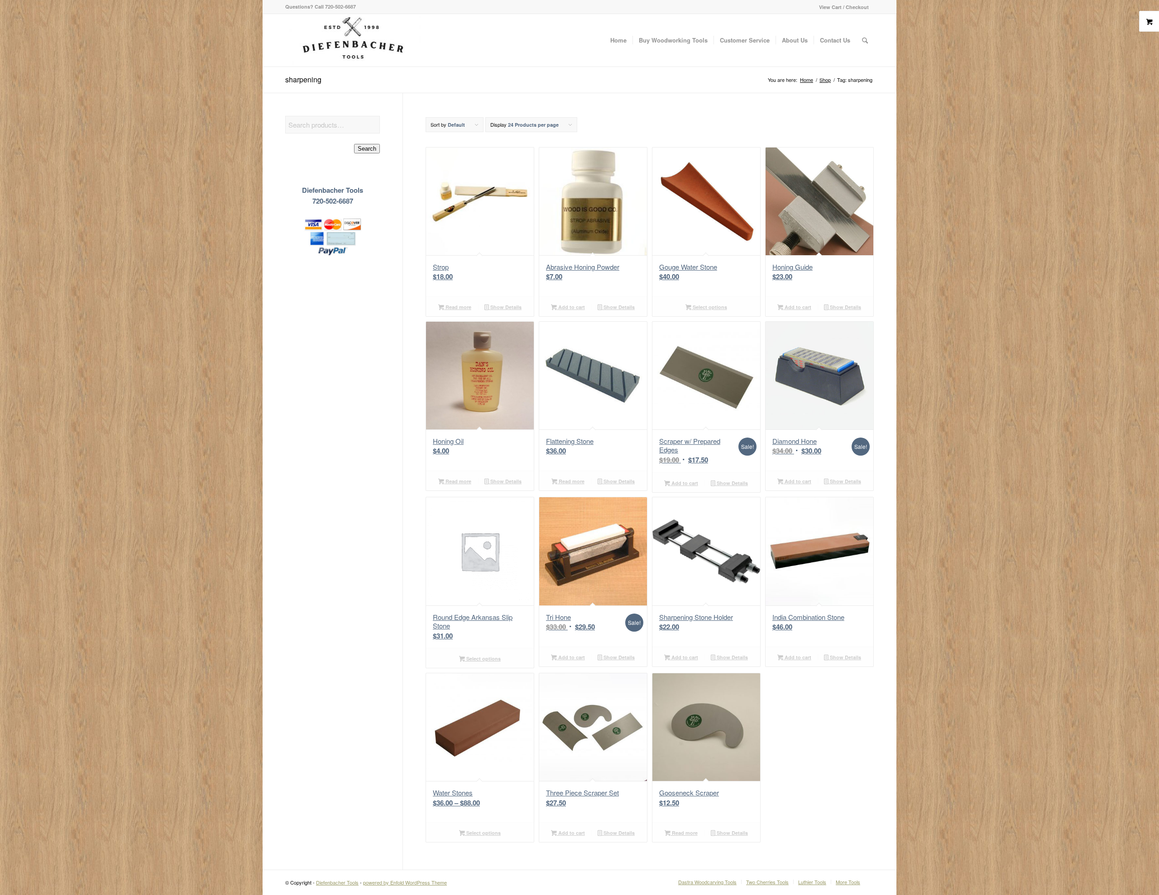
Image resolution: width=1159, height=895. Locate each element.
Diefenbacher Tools (337, 882)
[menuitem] (841, 7)
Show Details (505, 307)
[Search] (865, 40)
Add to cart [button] (571, 307)
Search (367, 148)
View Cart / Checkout (844, 7)
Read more (457, 307)
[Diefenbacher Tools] (353, 40)
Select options (709, 307)
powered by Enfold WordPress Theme (405, 882)
